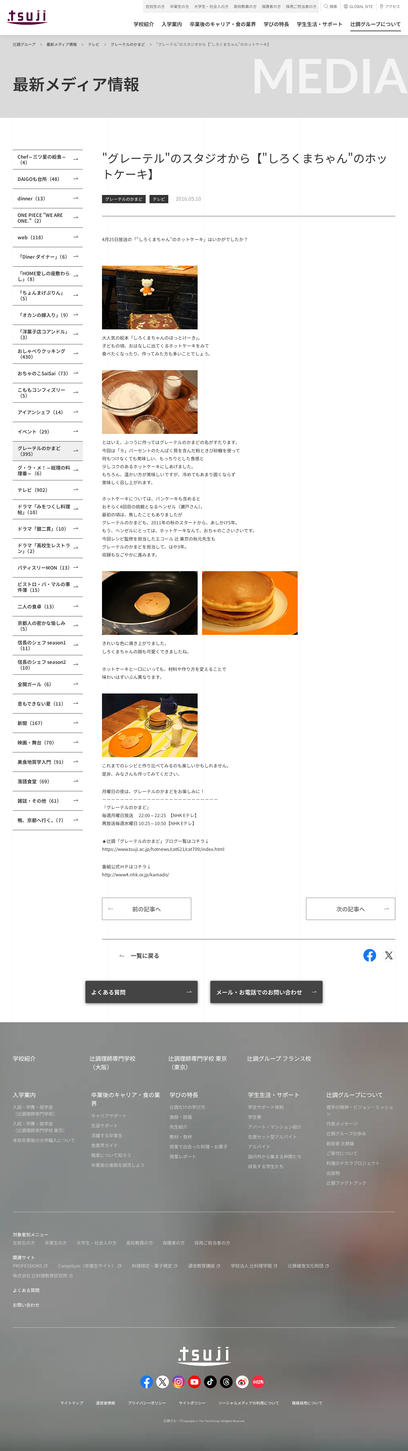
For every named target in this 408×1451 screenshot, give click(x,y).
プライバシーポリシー (147, 1402)
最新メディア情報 (62, 44)
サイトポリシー (192, 1402)
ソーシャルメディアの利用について (248, 1402)
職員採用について (307, 1402)
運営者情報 (105, 1402)
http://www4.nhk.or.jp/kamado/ (135, 874)
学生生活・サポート (274, 1094)
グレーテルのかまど (128, 44)
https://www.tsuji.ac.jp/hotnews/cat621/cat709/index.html (163, 849)
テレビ (93, 44)
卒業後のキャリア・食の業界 (125, 1098)
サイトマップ (71, 1402)
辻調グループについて (354, 1094)
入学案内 (24, 1094)
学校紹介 (24, 1058)
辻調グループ (24, 44)
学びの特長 (184, 1094)
